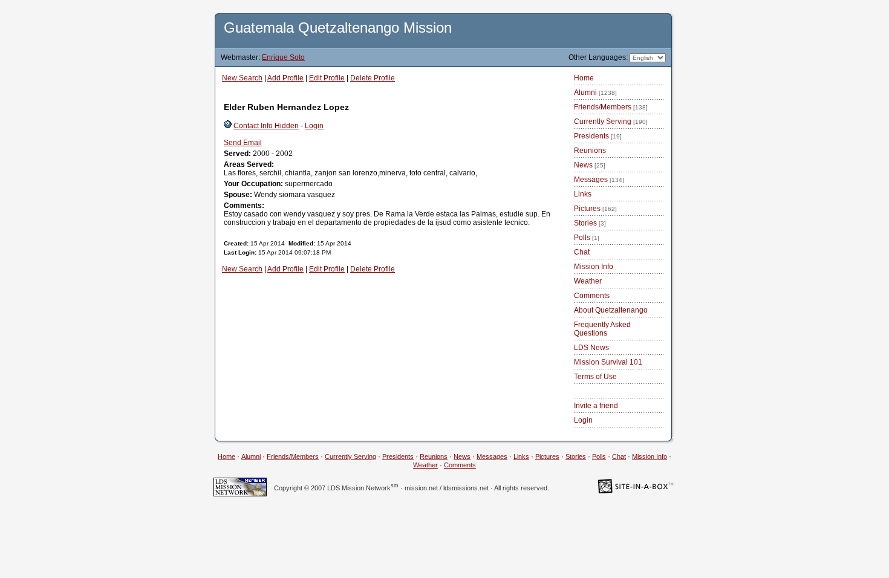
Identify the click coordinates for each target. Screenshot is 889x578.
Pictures (595, 208)
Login (314, 126)
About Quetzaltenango (611, 310)
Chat (582, 252)
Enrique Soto (283, 57)
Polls (586, 237)
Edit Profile (327, 78)
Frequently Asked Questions (602, 328)
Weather (588, 281)
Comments (592, 295)
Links (582, 194)
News (589, 165)
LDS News (591, 347)
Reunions (590, 150)
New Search (242, 78)
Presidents (598, 136)
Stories (590, 223)
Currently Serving (611, 121)
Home (584, 78)
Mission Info (593, 266)
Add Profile (285, 78)
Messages (599, 179)
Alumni (595, 92)
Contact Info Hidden (266, 126)
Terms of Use (595, 376)
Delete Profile (372, 78)
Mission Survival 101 (608, 362)
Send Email (243, 142)
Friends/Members (611, 107)
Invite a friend (596, 405)
